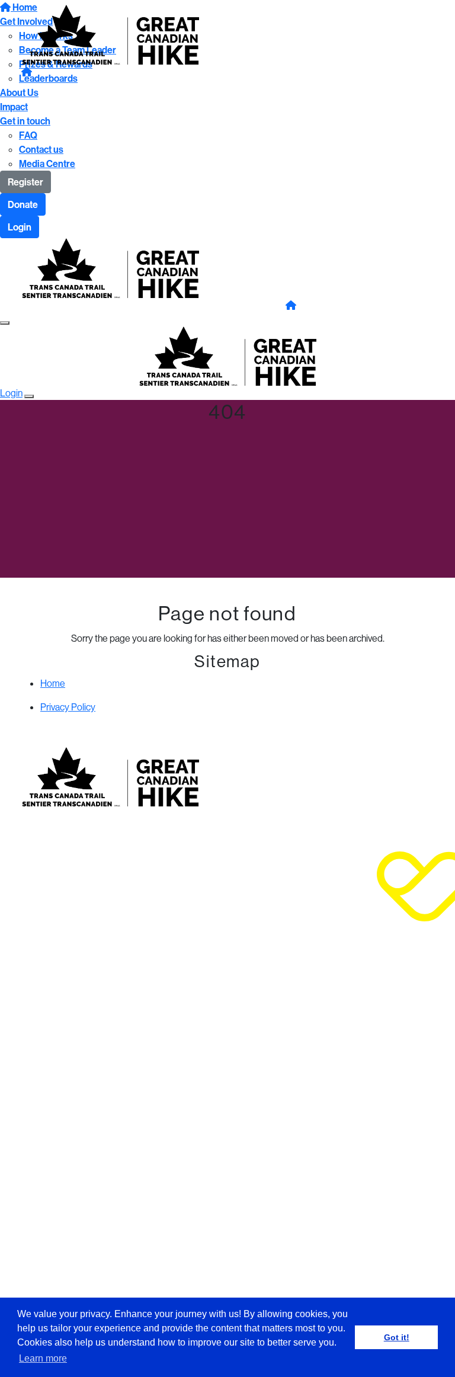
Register (25, 182)
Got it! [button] (396, 1337)
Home (52, 683)
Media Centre (47, 163)
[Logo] (110, 33)
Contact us (41, 149)
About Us (19, 92)
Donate (23, 204)
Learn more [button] (43, 1358)
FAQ (28, 135)
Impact (14, 107)
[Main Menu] (4, 323)
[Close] (29, 396)
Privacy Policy (67, 707)
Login (19, 227)
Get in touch (25, 121)
